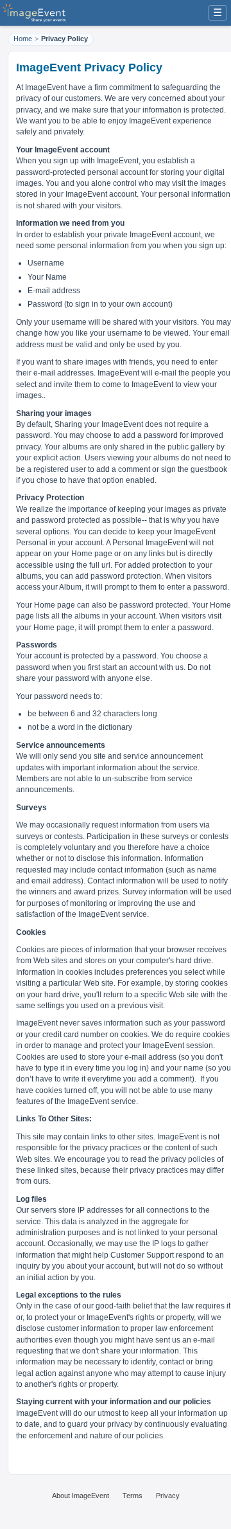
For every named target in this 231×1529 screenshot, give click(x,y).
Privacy (168, 1495)
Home (22, 38)
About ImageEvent (80, 1495)
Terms (132, 1495)
